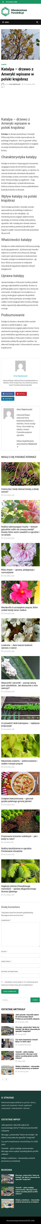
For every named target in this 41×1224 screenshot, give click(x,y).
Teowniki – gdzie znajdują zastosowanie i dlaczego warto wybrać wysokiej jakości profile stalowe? (26, 1055)
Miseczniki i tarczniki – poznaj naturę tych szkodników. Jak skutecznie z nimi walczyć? (19, 685)
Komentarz (6, 920)
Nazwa (4, 951)
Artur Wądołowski (14, 84)
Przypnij (22, 394)
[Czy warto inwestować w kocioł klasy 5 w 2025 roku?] (7, 1040)
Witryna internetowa (9, 971)
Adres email (6, 961)
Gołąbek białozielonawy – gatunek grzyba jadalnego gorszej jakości (17, 800)
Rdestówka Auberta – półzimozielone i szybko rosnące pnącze (19, 762)
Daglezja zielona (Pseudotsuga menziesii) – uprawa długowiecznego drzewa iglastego (18, 889)
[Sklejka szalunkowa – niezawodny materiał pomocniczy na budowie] (7, 1067)
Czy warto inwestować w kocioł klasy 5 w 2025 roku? (26, 1041)
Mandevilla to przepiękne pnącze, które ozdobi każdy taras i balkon (19, 608)
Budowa (6, 1169)
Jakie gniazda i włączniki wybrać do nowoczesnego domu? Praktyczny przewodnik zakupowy (27, 1017)
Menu (7, 22)
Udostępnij (9, 394)
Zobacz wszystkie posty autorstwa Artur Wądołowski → (27, 444)
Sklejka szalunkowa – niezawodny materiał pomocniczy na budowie (27, 1067)
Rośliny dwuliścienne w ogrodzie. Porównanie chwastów (16, 849)
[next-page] (6, 1079)
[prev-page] (2, 1079)
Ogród (3, 64)
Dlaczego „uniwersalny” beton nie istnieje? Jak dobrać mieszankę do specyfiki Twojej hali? (27, 1029)
